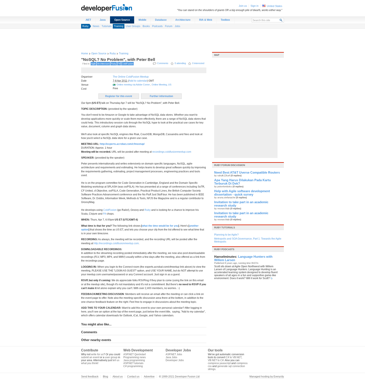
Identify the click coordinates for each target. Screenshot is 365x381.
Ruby (85, 26)
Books (146, 26)
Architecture (183, 19)
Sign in (255, 5)
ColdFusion (127, 63)
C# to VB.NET (233, 357)
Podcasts (157, 26)
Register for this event (118, 96)
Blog (105, 376)
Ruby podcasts (224, 249)
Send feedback (89, 376)
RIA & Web (205, 19)
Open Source (122, 19)
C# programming (133, 366)
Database (161, 19)
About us (118, 376)
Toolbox (225, 19)
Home (84, 53)
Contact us (133, 376)
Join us (243, 5)
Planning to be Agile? (226, 234)
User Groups (133, 26)
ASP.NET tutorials (133, 363)
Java (103, 19)
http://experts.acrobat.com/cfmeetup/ (122, 144)
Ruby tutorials (224, 227)
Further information (161, 96)
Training (118, 26)
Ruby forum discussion (229, 165)
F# (119, 63)
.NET (88, 19)
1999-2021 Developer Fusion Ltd (181, 376)
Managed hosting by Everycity (266, 376)
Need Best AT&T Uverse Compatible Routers (247, 172)
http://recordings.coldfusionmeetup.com (116, 243)
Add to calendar (138, 80)
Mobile (142, 19)
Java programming (134, 360)
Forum (168, 26)
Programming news (134, 357)
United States (274, 6)
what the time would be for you (160, 225)
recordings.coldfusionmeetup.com (171, 151)
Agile (93, 63)
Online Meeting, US (161, 84)
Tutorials (107, 26)
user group (111, 357)
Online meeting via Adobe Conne (133, 84)
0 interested (198, 63)
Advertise (149, 376)
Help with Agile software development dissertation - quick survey (242, 192)
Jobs (177, 26)
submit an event (90, 357)
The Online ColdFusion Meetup (131, 76)
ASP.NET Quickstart (134, 354)
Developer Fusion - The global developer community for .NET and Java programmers (117, 7)
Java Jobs (171, 357)
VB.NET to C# (216, 360)
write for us (97, 354)
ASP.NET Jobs (174, 354)
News (96, 26)
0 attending (180, 63)
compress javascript (219, 363)
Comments (162, 63)
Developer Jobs (175, 360)
